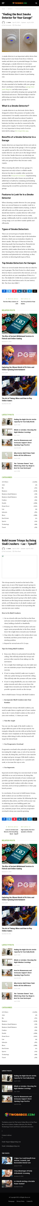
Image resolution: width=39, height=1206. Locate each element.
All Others (5, 482)
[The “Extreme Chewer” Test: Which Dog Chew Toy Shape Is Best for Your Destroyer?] (7, 465)
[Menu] (3, 3)
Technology (5, 524)
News (3, 515)
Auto (3, 485)
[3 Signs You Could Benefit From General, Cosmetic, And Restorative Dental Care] (7, 1160)
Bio (3, 488)
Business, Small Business (9, 494)
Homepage (11, 1201)
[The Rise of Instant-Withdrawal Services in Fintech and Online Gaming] (19, 324)
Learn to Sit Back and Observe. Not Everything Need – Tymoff (11, 832)
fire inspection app (21, 131)
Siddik (9, 22)
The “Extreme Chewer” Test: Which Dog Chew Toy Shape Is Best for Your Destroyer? (24, 466)
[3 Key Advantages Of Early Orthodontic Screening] (7, 1173)
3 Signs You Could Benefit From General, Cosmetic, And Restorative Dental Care (24, 1160)
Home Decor (5, 506)
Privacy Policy (20, 1201)
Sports (4, 521)
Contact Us (29, 1201)
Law (3, 509)
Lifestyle (4, 512)
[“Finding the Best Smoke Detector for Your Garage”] (19, 40)
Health (4, 503)
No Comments (7, 25)
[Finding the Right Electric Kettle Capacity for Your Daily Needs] (7, 421)
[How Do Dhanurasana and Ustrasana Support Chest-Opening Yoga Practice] (7, 442)
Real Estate (5, 518)
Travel (4, 527)
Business (4, 491)
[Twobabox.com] (19, 3)
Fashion (4, 500)
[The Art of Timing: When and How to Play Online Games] (19, 386)
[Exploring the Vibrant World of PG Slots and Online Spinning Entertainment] (19, 355)
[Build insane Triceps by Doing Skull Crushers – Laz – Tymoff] (19, 566)
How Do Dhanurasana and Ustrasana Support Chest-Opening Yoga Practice (23, 442)
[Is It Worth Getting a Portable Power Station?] (7, 1183)
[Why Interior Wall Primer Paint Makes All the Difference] (7, 455)
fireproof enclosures (18, 176)
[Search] (36, 3)
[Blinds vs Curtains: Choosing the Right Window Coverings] (7, 432)
